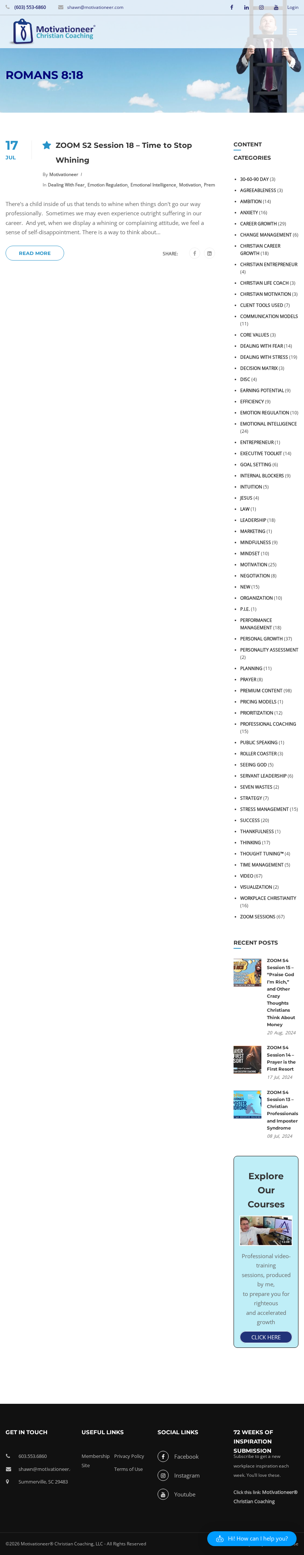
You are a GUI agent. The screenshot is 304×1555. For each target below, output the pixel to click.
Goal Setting (255, 464)
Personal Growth (261, 639)
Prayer (248, 679)
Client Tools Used (261, 305)
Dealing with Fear (66, 185)
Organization (256, 598)
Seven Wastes (256, 787)
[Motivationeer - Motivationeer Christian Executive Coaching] (52, 32)
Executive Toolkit (261, 453)
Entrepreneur (257, 442)
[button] (252, 1538)
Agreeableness (258, 190)
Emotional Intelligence (153, 185)
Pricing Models (258, 702)
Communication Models (269, 316)
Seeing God (253, 765)
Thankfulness (257, 831)
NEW (245, 587)
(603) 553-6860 (29, 7)
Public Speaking (259, 742)
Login (292, 7)
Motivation (190, 185)
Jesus (246, 498)
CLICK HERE (266, 1337)
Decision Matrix (259, 368)
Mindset (250, 553)
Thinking (250, 842)
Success (250, 820)
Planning (251, 668)
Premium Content (261, 690)
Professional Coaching (268, 724)
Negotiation (255, 576)
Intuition (251, 487)
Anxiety (249, 212)
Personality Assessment (269, 650)
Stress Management (264, 809)
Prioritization (256, 713)
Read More (35, 253)
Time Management (262, 865)
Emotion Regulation (107, 185)
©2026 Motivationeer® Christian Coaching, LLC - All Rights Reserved (76, 1544)
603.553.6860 (33, 1456)
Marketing (252, 531)
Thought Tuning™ (262, 854)
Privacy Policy (129, 1456)
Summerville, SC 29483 (43, 1481)
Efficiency (252, 401)
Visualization (256, 887)
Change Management (266, 235)
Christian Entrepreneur (268, 264)
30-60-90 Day (254, 179)
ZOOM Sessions (257, 917)
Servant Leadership (263, 776)
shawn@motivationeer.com (95, 7)
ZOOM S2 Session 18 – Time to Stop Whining (124, 153)
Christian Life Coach (264, 283)
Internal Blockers (262, 476)
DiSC (245, 379)
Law (245, 509)
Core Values (254, 335)
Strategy (251, 798)
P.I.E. (245, 609)
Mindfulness (255, 542)
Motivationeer (63, 174)
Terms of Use (128, 1469)
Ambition (251, 201)
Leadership (253, 520)
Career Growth (258, 224)
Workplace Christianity (268, 898)
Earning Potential (262, 390)
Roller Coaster (258, 753)
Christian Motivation (265, 294)
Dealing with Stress (264, 357)
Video (246, 876)
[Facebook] (194, 253)
